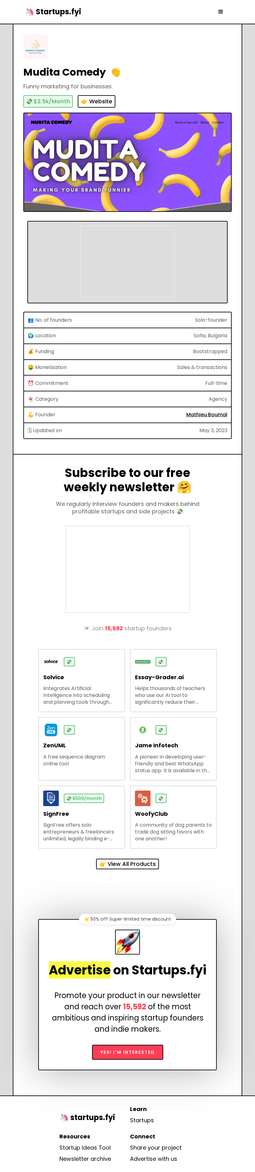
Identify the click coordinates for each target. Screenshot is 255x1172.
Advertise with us (153, 1159)
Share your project (156, 1148)
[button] (220, 11)
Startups (142, 1120)
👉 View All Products (127, 864)
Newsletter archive (85, 1159)
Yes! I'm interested (127, 1052)
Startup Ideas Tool (85, 1148)
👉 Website (96, 101)
